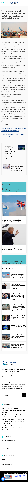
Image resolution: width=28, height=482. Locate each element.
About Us (4, 459)
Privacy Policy (5, 462)
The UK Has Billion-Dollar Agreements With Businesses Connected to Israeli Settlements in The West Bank (13, 220)
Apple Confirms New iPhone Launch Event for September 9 (18, 326)
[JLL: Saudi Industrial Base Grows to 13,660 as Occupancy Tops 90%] (6, 345)
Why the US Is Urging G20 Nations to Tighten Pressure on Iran (18, 317)
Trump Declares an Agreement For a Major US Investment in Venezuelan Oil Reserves (13, 249)
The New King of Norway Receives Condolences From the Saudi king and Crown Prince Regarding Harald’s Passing (18, 296)
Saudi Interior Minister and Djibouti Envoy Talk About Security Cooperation (17, 168)
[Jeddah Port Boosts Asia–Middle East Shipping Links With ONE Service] (6, 337)
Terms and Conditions (7, 464)
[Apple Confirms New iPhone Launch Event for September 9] (6, 327)
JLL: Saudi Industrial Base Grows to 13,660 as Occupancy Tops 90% (17, 345)
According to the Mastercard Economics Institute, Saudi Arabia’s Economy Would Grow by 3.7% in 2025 (10, 152)
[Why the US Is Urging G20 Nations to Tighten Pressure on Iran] (6, 318)
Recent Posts (7, 268)
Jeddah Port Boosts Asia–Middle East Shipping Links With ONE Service (18, 336)
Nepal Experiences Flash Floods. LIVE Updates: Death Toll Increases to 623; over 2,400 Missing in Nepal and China (18, 307)
